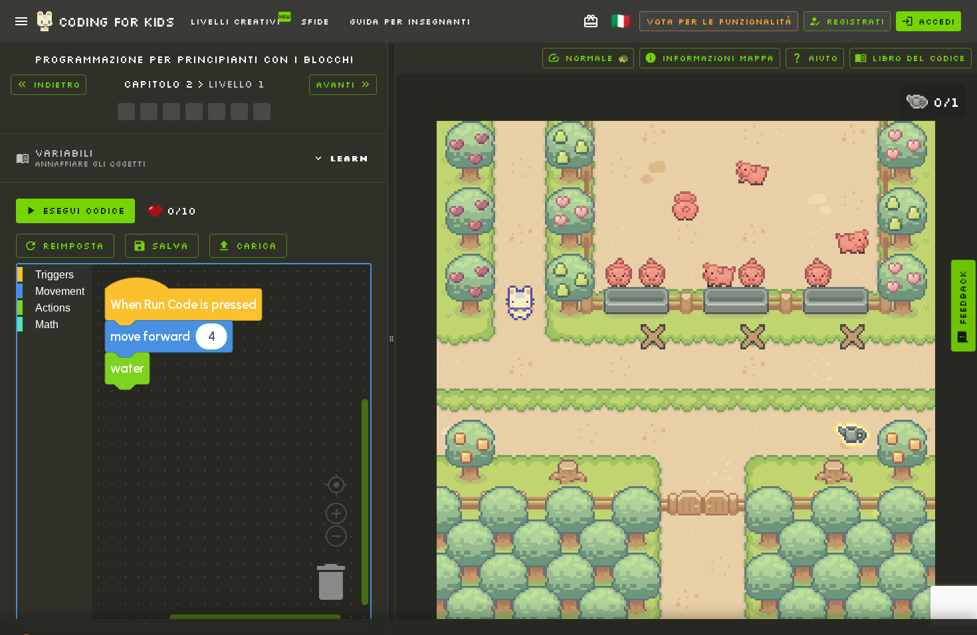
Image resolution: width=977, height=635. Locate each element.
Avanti (335, 84)
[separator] (391, 339)
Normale (597, 57)
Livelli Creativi (235, 21)
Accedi (936, 21)
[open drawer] (21, 21)
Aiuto (822, 57)
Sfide (314, 21)
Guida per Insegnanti (409, 21)
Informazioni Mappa (718, 57)
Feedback (963, 297)
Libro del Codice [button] (918, 57)
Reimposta (73, 246)
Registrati (855, 21)
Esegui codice (83, 211)
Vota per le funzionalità (719, 21)
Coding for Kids (116, 21)
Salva (170, 246)
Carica (256, 246)
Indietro (56, 84)
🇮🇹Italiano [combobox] (627, 25)
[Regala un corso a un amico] (591, 21)
